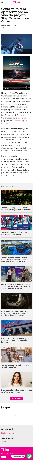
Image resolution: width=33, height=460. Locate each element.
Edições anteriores (7, 433)
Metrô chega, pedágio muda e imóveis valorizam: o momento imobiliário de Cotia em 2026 (13, 313)
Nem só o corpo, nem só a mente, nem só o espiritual (15, 366)
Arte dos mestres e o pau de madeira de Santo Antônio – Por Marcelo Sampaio (16, 340)
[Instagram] (2, 457)
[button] (2, 2)
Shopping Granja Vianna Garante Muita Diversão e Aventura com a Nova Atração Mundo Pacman (14, 259)
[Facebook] (4, 457)
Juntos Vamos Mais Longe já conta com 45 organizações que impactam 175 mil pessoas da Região (16, 286)
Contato (4, 442)
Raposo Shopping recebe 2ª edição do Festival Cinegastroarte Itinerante (16, 209)
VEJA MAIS (16, 398)
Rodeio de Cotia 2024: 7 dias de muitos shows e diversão (14, 234)
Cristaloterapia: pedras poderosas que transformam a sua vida (16, 391)
